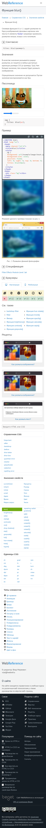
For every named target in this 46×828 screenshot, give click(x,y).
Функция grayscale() (15, 329)
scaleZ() (26, 545)
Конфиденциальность (33, 755)
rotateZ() (27, 529)
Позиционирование (15, 620)
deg (5, 566)
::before (6, 449)
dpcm (6, 569)
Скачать (27, 759)
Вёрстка (31, 705)
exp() (5, 531)
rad (18, 581)
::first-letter (8, 452)
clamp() (6, 519)
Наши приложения (32, 752)
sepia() (26, 548)
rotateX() (27, 523)
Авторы (27, 741)
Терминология (30, 748)
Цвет (25, 499)
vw (32, 578)
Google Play (10, 722)
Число (26, 502)
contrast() (7, 522)
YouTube (8, 726)
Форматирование (14, 644)
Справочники (33, 701)
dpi (5, 572)
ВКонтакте (9, 712)
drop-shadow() (9, 528)
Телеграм (9, 715)
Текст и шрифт (12, 638)
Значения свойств (36, 17)
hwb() (6, 543)
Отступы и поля (13, 613)
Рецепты (31, 712)
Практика (32, 719)
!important (7, 440)
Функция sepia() (32, 325)
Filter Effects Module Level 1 (13, 272)
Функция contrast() (14, 325)
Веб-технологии (34, 708)
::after (6, 443)
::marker (6, 462)
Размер (26, 487)
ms (18, 569)
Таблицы (10, 635)
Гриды (9, 604)
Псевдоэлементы (14, 626)
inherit (6, 487)
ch (4, 560)
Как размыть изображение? (23, 364)
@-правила (11, 595)
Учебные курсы (34, 715)
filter (8, 315)
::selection (7, 468)
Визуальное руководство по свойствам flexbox (9, 787)
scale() (26, 535)
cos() (5, 525)
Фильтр (10, 318)
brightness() (8, 512)
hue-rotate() (8, 540)
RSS (7, 701)
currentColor (8, 484)
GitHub (8, 708)
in (18, 563)
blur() (6, 509)
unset (6, 493)
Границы (10, 601)
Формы (10, 647)
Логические (11, 610)
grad (18, 560)
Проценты (27, 484)
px (18, 578)
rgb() (25, 514)
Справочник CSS (19, 17)
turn (32, 566)
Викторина (32, 726)
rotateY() (27, 526)
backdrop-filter (13, 311)
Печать (9, 617)
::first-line (7, 455)
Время (6, 499)
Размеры (10, 629)
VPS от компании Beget (23, 802)
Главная (5, 17)
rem (32, 560)
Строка (26, 490)
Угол (25, 493)
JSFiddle (8, 705)
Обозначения (30, 744)
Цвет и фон (11, 650)
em (5, 578)
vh (31, 569)
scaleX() (26, 538)
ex (4, 581)
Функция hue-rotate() (35, 311)
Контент (10, 607)
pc (18, 572)
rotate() (26, 520)
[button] (41, 3)
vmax (32, 572)
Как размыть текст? (23, 419)
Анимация (11, 598)
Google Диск (10, 719)
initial (6, 490)
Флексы (10, 641)
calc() (5, 516)
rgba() (26, 517)
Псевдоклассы (13, 623)
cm (5, 563)
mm (18, 566)
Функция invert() (33, 315)
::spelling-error (9, 471)
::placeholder (8, 465)
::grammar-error (9, 459)
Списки (10, 632)
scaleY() (26, 541)
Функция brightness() (15, 322)
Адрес (6, 496)
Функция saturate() (34, 322)
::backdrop (7, 446)
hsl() (5, 537)
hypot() (6, 546)
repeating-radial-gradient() (30, 509)
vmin (32, 575)
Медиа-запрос (9, 502)
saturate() (27, 532)
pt (18, 575)
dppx (5, 575)
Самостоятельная (35, 722)
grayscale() (7, 534)
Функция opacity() (33, 318)
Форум (8, 730)
